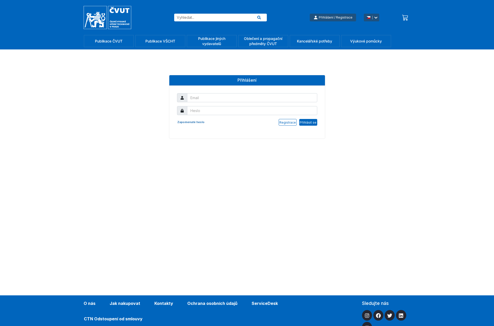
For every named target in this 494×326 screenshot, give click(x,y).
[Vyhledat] (259, 17)
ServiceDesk (265, 303)
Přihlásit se (308, 122)
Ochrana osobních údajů (212, 303)
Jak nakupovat (125, 303)
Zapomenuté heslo (191, 122)
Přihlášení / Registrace (335, 17)
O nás (89, 303)
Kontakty (163, 303)
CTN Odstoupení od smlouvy (113, 318)
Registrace (287, 122)
